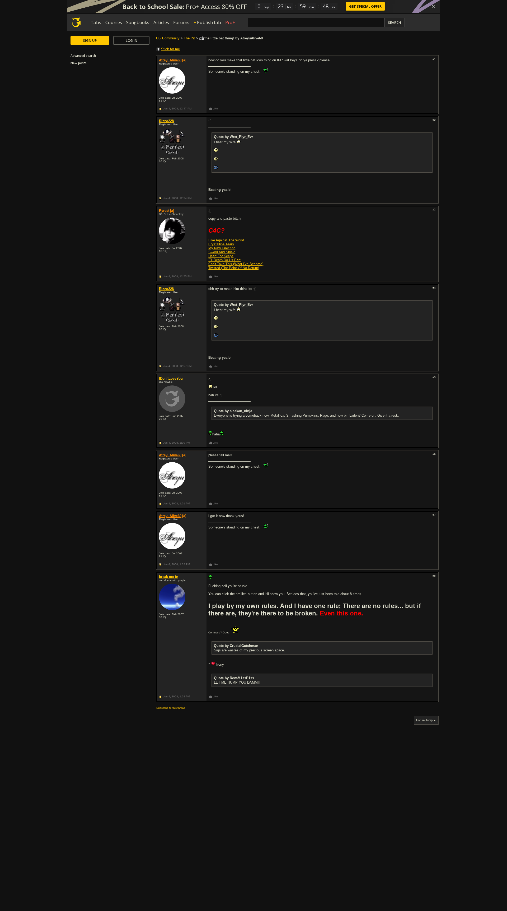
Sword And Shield (221, 252)
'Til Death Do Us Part (224, 260)
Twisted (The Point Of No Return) (233, 268)
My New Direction (221, 248)
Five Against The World (226, 240)
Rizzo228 (166, 121)
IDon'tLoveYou (171, 378)
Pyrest (164, 211)
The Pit (189, 38)
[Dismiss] (433, 6)
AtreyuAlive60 (170, 60)
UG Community (168, 38)
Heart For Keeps (220, 256)
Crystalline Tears (221, 244)
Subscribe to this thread (170, 707)
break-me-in (168, 577)
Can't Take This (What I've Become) (235, 264)
